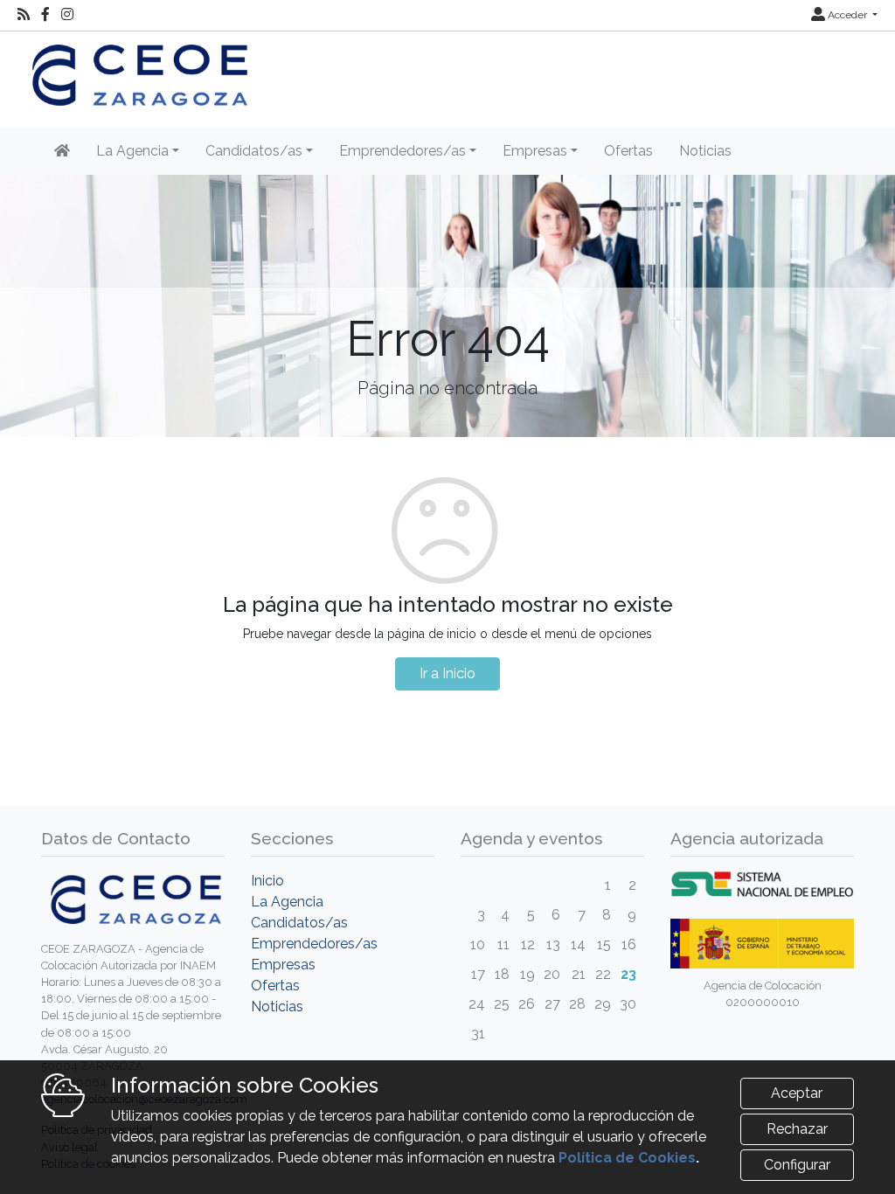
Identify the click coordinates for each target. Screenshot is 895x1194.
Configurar (797, 1164)
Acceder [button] (847, 15)
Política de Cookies (627, 1157)
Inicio (267, 880)
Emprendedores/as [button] (402, 150)
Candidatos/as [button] (253, 150)
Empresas (283, 964)
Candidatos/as (299, 922)
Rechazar (797, 1129)
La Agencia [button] (132, 150)
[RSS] (23, 15)
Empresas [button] (535, 150)
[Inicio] (62, 151)
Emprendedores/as (314, 943)
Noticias (705, 150)
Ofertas (628, 150)
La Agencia (287, 901)
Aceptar (796, 1093)
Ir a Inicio (447, 673)
